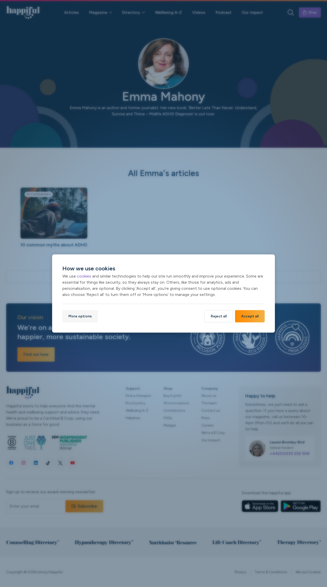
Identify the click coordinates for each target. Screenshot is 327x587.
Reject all (219, 316)
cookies (84, 276)
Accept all (250, 316)
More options (80, 316)
